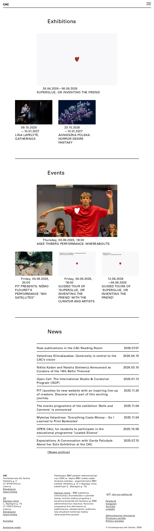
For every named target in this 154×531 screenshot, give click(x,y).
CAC (6, 4)
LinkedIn (110, 509)
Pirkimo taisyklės (115, 521)
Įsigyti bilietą (10, 491)
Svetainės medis (12, 527)
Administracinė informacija (120, 515)
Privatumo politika (116, 518)
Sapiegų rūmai (11, 501)
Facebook (111, 501)
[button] (148, 3)
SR (4, 498)
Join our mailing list (122, 494)
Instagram (111, 503)
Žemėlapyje (9, 489)
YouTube (110, 506)
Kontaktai (8, 521)
